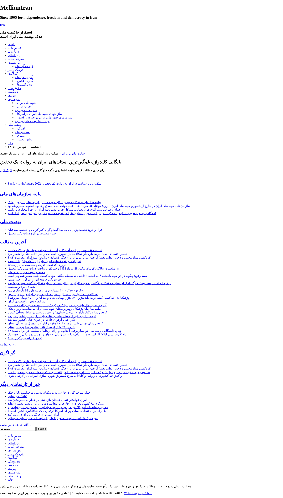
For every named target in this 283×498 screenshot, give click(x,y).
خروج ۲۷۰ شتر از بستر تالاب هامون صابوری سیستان (41, 327)
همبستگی (14, 461)
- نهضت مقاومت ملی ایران (32, 121)
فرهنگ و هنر (15, 69)
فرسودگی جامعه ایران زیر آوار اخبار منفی (34, 279)
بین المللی (14, 55)
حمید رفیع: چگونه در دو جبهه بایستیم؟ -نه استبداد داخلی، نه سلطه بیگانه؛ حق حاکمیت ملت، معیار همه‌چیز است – (79, 275)
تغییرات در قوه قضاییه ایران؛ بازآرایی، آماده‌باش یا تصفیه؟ (44, 261)
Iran (2, 25)
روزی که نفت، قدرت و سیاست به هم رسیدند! (37, 264)
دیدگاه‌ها (13, 91)
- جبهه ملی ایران (25, 102)
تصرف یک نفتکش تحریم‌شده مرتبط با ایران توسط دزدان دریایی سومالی (53, 418)
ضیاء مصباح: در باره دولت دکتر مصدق (32, 233)
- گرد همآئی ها (24, 66)
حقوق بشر (14, 88)
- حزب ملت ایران (26, 110)
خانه (10, 143)
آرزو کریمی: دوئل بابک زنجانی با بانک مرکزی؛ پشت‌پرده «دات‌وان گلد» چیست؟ (57, 305)
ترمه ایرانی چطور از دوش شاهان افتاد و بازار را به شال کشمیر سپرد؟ (52, 316)
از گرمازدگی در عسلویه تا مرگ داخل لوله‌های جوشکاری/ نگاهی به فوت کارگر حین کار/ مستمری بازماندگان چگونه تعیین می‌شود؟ (89, 283)
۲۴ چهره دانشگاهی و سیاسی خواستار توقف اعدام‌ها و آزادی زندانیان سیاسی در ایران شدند (65, 330)
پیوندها (12, 95)
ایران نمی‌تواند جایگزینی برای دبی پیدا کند (33, 414)
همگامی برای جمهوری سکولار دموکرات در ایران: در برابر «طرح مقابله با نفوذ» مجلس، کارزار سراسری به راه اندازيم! (82, 213)
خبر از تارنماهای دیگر (20, 384)
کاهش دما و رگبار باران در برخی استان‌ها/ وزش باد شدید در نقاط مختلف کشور (57, 312)
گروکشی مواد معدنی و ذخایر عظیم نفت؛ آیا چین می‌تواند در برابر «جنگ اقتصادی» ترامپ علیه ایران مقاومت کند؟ (79, 257)
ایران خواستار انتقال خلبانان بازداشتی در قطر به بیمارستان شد (47, 399)
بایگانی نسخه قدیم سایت (15, 425)
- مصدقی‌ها (22, 132)
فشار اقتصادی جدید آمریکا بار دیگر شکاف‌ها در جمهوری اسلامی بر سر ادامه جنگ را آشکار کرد (67, 253)
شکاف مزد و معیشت (21, 286)
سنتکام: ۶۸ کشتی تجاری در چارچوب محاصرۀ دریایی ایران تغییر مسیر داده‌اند (56, 403)
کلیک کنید (6, 170)
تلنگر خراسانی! (17, 396)
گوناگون (13, 73)
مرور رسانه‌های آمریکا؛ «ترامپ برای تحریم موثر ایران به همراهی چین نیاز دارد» (58, 407)
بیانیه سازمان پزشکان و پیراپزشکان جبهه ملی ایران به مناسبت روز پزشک (54, 202)
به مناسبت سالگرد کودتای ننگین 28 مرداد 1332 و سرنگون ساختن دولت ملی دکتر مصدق (63, 268)
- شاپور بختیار (23, 139)
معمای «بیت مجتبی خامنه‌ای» (26, 272)
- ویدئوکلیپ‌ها (23, 84)
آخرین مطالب (13, 241)
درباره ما (13, 51)
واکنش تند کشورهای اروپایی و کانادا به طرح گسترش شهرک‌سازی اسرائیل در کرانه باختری (65, 375)
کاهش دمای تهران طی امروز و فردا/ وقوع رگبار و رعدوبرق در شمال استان (55, 323)
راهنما (11, 44)
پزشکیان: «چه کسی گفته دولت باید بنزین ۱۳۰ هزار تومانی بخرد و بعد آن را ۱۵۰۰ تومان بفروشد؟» (69, 297)
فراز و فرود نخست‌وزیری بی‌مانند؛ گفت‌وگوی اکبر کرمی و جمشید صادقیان (55, 229)
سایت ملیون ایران (73, 153)
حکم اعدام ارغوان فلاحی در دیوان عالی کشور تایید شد (42, 319)
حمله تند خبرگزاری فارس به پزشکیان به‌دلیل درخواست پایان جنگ (49, 392)
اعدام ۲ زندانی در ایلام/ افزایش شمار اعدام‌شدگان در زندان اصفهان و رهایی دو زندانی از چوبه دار (68, 334)
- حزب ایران (23, 106)
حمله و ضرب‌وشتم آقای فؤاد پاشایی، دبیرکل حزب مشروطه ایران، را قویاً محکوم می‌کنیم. (64, 209)
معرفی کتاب (16, 58)
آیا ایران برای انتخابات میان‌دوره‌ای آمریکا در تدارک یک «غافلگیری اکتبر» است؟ (57, 410)
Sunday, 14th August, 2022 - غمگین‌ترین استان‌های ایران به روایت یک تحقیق (55, 183)
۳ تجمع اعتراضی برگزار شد (25, 338)
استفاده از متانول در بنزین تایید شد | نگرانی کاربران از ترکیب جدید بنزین (53, 294)
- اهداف (20, 128)
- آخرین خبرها (24, 77)
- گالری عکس (24, 80)
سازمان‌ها (14, 99)
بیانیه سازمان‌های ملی (21, 193)
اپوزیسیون (14, 62)
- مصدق (20, 135)
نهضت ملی (15, 124)
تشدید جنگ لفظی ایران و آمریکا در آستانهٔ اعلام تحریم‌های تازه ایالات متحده (55, 250)
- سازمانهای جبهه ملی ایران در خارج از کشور (43, 117)
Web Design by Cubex (138, 493)
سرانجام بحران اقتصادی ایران (26, 301)
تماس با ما (14, 48)
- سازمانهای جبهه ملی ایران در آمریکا (38, 113)
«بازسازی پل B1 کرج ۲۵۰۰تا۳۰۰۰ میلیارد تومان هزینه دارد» (45, 290)
